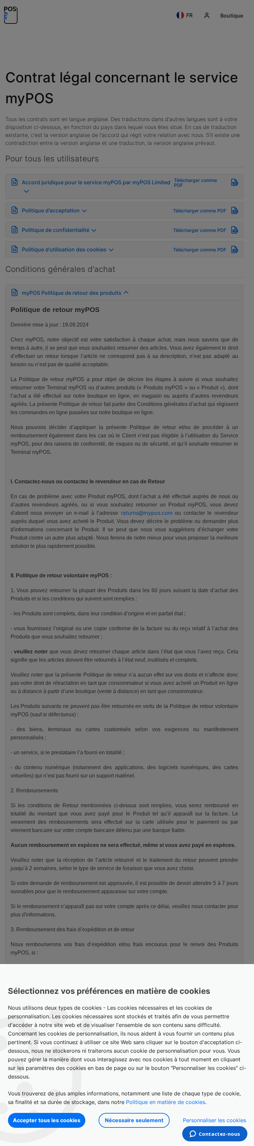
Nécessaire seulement (134, 1120)
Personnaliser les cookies (214, 1120)
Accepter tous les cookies (46, 1120)
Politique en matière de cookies (165, 1102)
